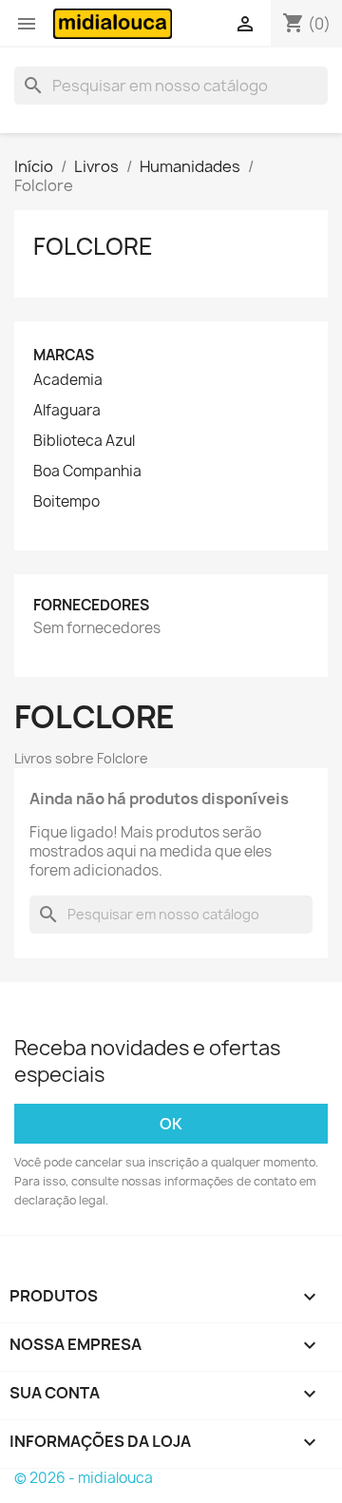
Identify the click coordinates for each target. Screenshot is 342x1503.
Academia (68, 380)
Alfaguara (67, 410)
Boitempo (66, 501)
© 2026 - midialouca (83, 1478)
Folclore (93, 246)
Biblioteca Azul (84, 441)
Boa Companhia (87, 471)
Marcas (63, 355)
